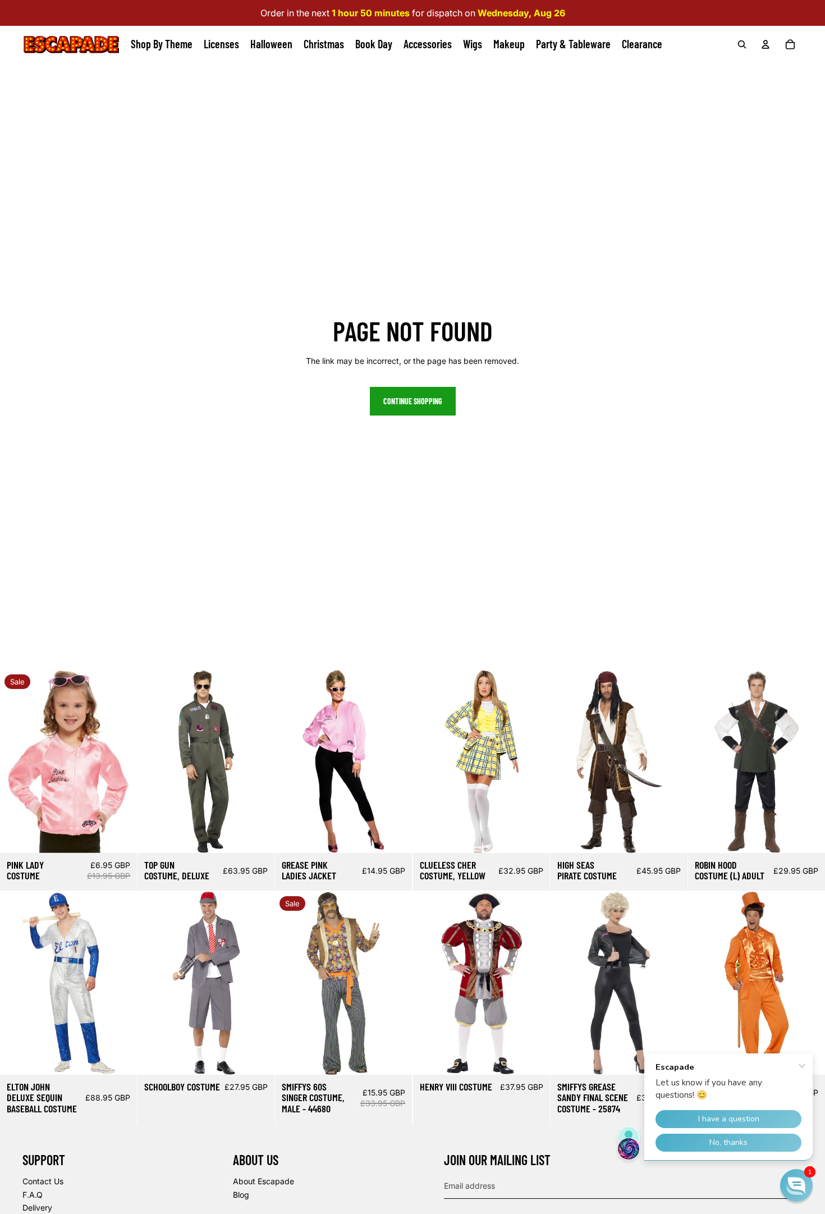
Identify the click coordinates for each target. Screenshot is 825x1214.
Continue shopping (412, 401)
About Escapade (263, 1181)
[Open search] (742, 44)
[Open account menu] (765, 44)
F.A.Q (32, 1194)
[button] (796, 1185)
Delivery (37, 1207)
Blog (241, 1194)
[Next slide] (128, 761)
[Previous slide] (8, 761)
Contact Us (42, 1181)
